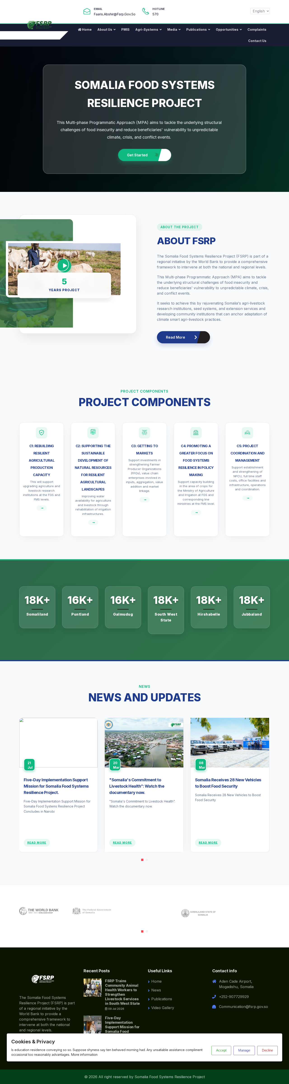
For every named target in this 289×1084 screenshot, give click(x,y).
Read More (175, 337)
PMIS (125, 29)
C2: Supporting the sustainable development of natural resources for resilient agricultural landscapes (93, 467)
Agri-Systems (146, 29)
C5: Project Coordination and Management (247, 453)
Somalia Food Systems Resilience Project (170, 1077)
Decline (267, 1050)
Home (87, 29)
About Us (104, 29)
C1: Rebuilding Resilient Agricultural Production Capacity (41, 460)
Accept (221, 1050)
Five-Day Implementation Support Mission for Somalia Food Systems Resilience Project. (56, 786)
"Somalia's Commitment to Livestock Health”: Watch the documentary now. (136, 786)
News (156, 990)
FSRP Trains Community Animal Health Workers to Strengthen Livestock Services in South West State (122, 992)
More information (84, 1054)
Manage (244, 1050)
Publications (196, 29)
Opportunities (227, 29)
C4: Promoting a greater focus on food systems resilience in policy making (196, 460)
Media (172, 29)
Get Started (138, 155)
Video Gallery (162, 1007)
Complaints (256, 29)
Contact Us (257, 41)
